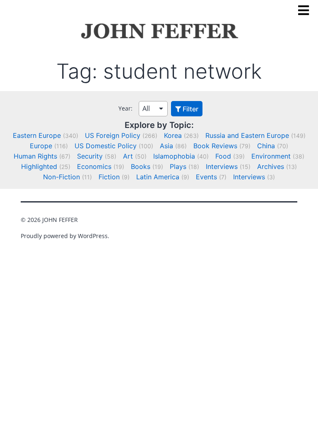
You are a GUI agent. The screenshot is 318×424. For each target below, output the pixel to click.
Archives (270, 166)
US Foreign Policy (112, 135)
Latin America (157, 177)
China (266, 146)
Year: (125, 108)
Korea (173, 135)
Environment (271, 156)
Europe (41, 146)
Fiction (109, 177)
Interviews (222, 166)
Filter (189, 109)
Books (140, 166)
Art (128, 156)
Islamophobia (174, 156)
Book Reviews (215, 146)
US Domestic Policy (106, 146)
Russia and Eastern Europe (247, 135)
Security (90, 156)
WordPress (93, 236)
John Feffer (60, 220)
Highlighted (39, 166)
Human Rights (35, 156)
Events (206, 177)
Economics (94, 166)
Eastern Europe (37, 135)
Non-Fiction (61, 177)
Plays (178, 166)
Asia (166, 146)
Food (223, 156)
